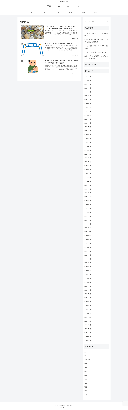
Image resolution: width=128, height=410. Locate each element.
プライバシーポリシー (60, 405)
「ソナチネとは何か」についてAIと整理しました (96, 47)
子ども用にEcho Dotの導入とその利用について (96, 34)
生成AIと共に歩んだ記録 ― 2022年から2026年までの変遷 (96, 57)
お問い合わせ (70, 405)
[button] (107, 21)
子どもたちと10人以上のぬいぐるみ (95, 52)
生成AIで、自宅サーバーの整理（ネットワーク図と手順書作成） (96, 41)
